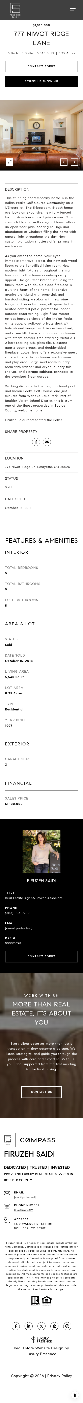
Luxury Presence (41, 1354)
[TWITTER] (41, 1326)
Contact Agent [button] (42, 66)
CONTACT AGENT (42, 956)
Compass (30, 1246)
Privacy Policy (59, 1376)
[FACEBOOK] (16, 1326)
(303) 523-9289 (17, 913)
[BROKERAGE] (67, 1326)
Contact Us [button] (41, 1092)
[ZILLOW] (54, 1326)
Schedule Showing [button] (41, 81)
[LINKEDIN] (29, 1326)
